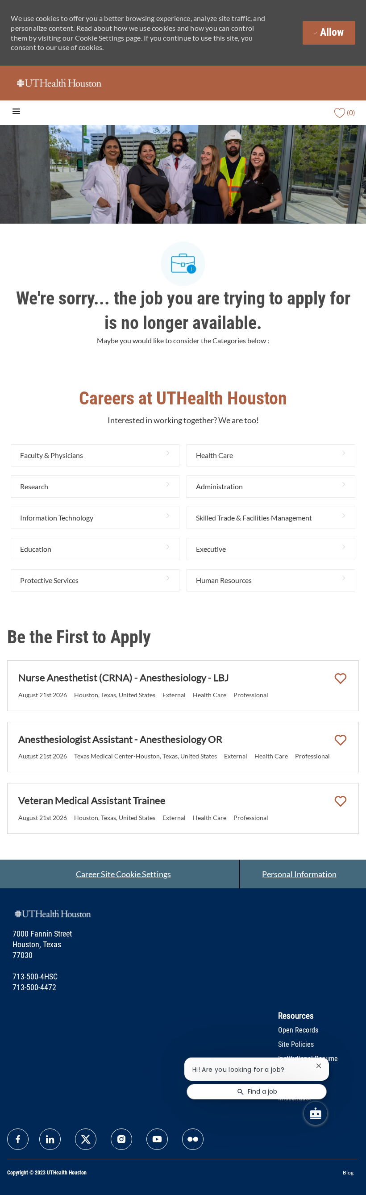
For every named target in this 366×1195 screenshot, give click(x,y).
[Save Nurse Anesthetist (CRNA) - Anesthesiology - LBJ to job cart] (340, 678)
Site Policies (296, 1044)
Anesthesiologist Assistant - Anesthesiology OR (120, 739)
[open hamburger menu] (16, 113)
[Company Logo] (59, 82)
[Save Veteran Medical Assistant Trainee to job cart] (340, 801)
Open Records (298, 1030)
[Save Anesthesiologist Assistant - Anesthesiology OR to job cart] (340, 740)
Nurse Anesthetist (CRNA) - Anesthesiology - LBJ (123, 677)
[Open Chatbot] (315, 1113)
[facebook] (18, 1139)
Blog (348, 1172)
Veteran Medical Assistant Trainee (92, 800)
